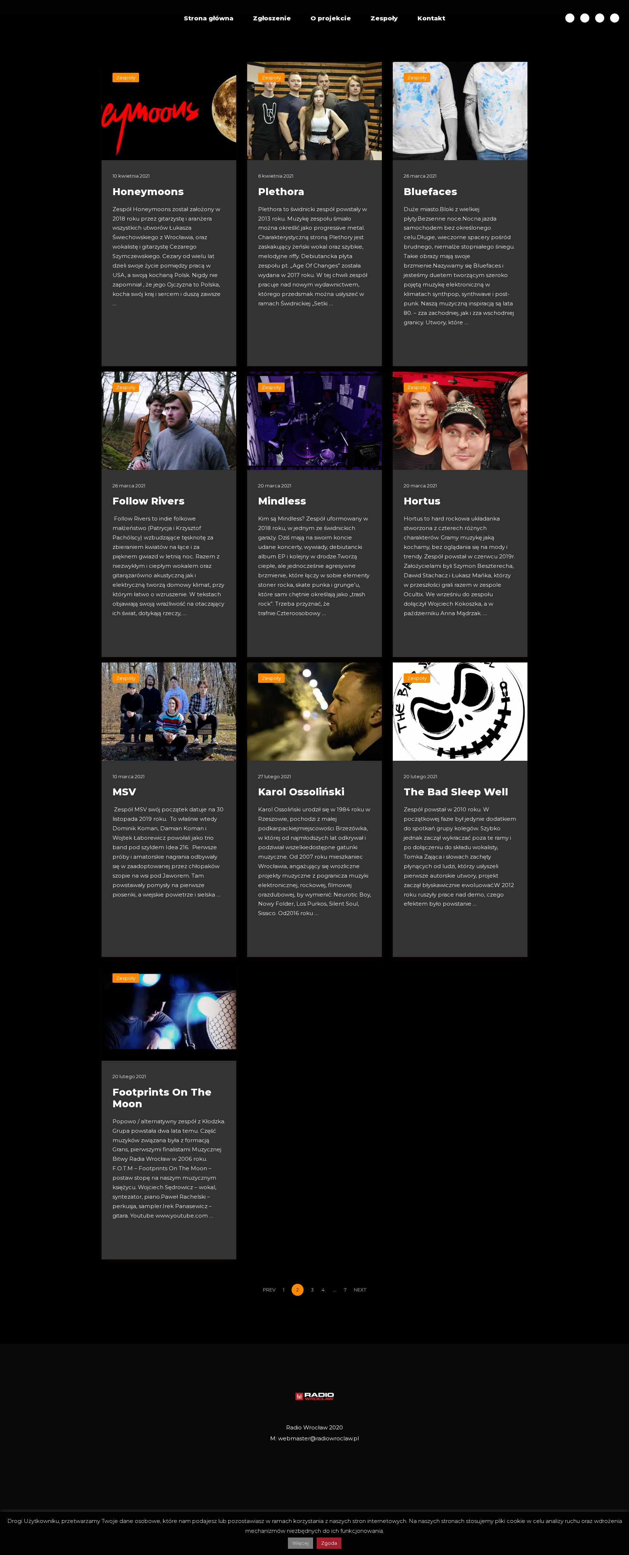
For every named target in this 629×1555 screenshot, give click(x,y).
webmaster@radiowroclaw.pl (318, 1438)
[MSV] (169, 711)
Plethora (281, 192)
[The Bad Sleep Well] (460, 711)
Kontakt (431, 18)
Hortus (422, 501)
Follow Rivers (148, 501)
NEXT (360, 1290)
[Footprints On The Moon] (169, 1011)
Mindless (282, 501)
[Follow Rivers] (169, 421)
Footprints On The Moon (161, 1098)
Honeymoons (148, 192)
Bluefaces (430, 192)
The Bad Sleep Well (456, 792)
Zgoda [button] (329, 1543)
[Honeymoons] (169, 111)
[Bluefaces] (460, 111)
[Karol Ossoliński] (314, 711)
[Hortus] (460, 421)
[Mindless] (314, 421)
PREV (269, 1290)
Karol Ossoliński (301, 792)
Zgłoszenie (272, 18)
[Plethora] (314, 111)
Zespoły (384, 18)
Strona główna (208, 18)
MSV (124, 792)
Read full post (133, 345)
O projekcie (330, 18)
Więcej (300, 1543)
